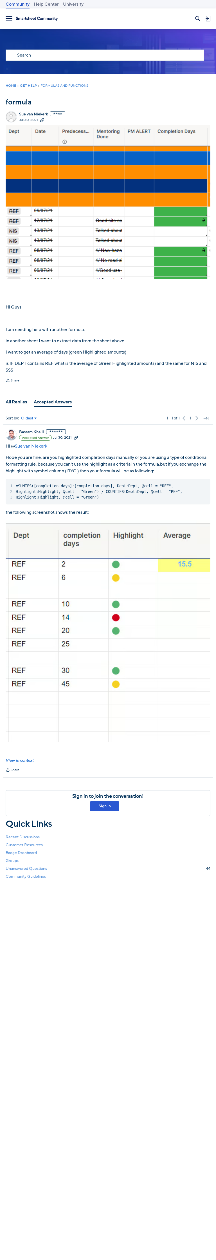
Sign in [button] (105, 806)
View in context (19, 760)
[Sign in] (208, 18)
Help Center (46, 4)
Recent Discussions (23, 837)
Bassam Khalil (31, 432)
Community (18, 4)
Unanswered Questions (108, 868)
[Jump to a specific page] (205, 418)
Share (12, 381)
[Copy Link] (42, 119)
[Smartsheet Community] (37, 18)
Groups (12, 860)
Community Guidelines (26, 876)
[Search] (198, 18)
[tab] (16, 402)
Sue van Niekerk (33, 114)
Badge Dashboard (21, 852)
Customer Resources (24, 845)
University (73, 4)
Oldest (27, 418)
